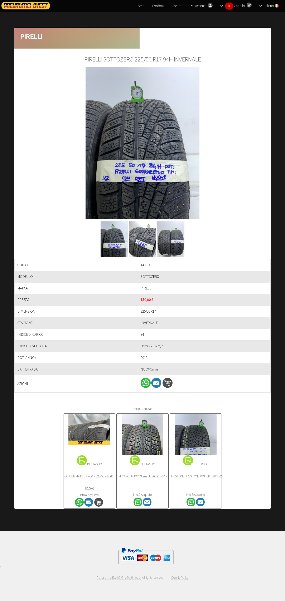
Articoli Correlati (142, 409)
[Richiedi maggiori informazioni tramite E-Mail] (156, 386)
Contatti (177, 6)
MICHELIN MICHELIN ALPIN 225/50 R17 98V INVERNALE (96, 476)
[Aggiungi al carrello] (168, 386)
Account (201, 6)
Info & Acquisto (89, 495)
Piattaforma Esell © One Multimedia (119, 578)
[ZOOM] (142, 144)
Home (139, 6)
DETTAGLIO (94, 464)
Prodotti (158, 6)
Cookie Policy (179, 578)
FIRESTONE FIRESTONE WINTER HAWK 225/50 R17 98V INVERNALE (211, 476)
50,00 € (89, 489)
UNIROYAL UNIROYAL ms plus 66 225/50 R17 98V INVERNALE (153, 476)
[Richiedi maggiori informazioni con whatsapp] (146, 386)
